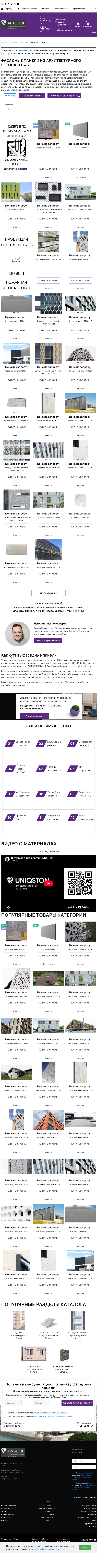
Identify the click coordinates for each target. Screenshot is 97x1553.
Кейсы (93, 8)
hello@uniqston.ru (63, 30)
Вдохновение (90, 1508)
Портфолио (6, 1517)
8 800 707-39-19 (46, 22)
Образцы (92, 1526)
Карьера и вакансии (87, 1511)
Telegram (59, 22)
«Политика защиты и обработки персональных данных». (53, 1416)
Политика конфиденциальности (9, 1478)
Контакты (5, 1520)
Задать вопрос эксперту (48, 640)
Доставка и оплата (29, 8)
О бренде (9, 8)
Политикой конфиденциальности (43, 1549)
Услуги (4, 1511)
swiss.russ (10, 95)
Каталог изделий (8, 1505)
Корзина (87, 26)
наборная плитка (27, 50)
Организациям (61, 8)
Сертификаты (90, 1523)
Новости (92, 1514)
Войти (78, 26)
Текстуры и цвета (32, 95)
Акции (48, 8)
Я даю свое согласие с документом (37, 1413)
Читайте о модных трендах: (64, 95)
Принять (85, 1547)
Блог (94, 1520)
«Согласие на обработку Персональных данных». (50, 1413)
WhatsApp (60, 19)
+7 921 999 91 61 (46, 30)
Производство (7, 1514)
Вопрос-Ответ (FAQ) (87, 1517)
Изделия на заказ (8, 1508)
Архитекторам (79, 8)
